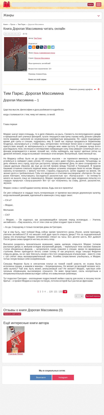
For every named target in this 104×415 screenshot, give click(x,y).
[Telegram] (52, 47)
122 (60, 291)
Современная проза (47, 53)
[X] (37, 47)
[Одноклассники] (33, 47)
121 (55, 291)
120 (51, 291)
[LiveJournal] (41, 47)
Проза (12, 24)
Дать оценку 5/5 (18, 34)
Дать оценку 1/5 (6, 34)
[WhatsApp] (49, 47)
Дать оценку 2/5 (9, 34)
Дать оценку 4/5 (15, 34)
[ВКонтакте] (30, 47)
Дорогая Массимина (42, 58)
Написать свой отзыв (12, 314)
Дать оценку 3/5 (12, 34)
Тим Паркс (22, 24)
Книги (5, 24)
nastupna (65, 291)
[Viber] (45, 47)
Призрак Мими (15, 354)
